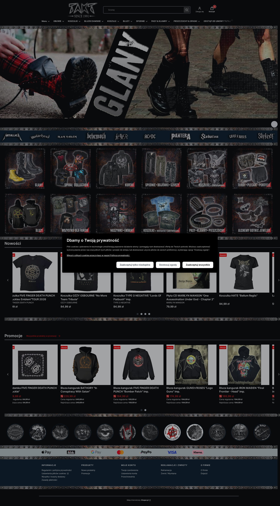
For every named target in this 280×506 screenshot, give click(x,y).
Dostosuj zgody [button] (168, 265)
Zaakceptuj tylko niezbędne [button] (135, 265)
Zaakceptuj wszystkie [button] (198, 265)
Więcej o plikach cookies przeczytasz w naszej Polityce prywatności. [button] (98, 255)
